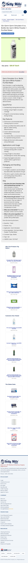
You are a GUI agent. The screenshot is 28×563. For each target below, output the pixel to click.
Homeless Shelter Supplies (7, 525)
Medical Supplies (5, 533)
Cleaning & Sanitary (5, 532)
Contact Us (3, 502)
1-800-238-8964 (8, 473)
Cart (23, 15)
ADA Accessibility (5, 507)
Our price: (5, 65)
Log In (5, 15)
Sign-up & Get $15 (5, 517)
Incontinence (4, 538)
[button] (2, 49)
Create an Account (5, 482)
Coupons (3, 522)
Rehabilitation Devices (6, 535)
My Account (14, 15)
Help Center (3, 500)
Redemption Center (5, 520)
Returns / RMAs (4, 490)
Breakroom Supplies (6, 543)
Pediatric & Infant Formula (7, 540)
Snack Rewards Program (6, 515)
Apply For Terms (4, 492)
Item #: (3, 33)
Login (2, 480)
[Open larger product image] (13, 49)
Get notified (21, 71)
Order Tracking (4, 488)
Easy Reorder (4, 487)
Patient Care (4, 537)
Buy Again (3, 485)
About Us (3, 498)
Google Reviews (7, 508)
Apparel (2, 542)
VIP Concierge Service (6, 503)
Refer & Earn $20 (5, 518)
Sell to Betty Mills (5, 505)
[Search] (25, 11)
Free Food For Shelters (6, 523)
